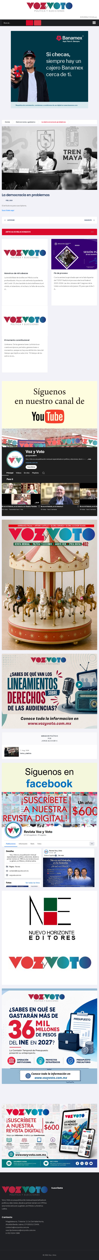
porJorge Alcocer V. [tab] (49, 738)
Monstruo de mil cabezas (16, 273)
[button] (93, 22)
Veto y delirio (25, 753)
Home (7, 122)
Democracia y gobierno (25, 122)
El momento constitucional (16, 340)
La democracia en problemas (26, 195)
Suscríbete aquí (8, 210)
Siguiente (88, 220)
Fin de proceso (61, 273)
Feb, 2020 (9, 200)
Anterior (11, 220)
